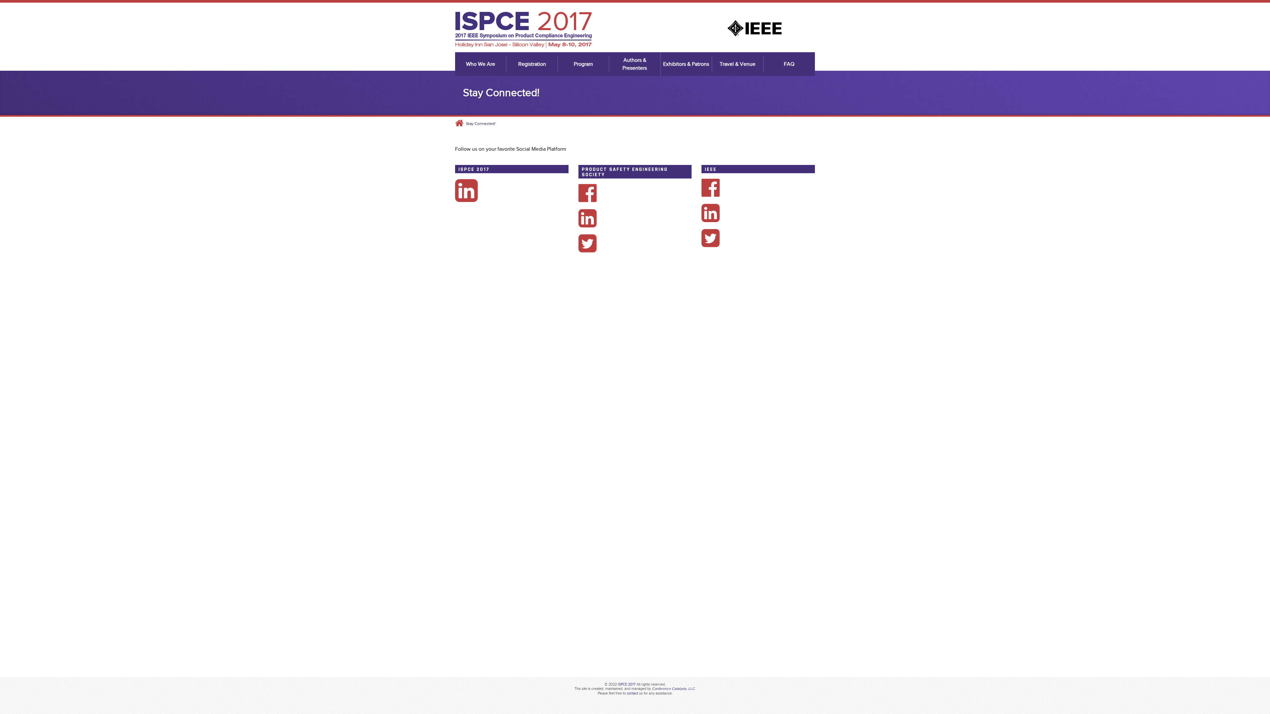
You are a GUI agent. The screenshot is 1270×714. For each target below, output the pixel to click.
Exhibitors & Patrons (686, 64)
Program (583, 64)
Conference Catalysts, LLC (673, 689)
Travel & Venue (737, 64)
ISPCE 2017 (627, 684)
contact (632, 693)
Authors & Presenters (634, 64)
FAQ (789, 64)
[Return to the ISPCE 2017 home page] (523, 47)
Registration (532, 64)
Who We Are (480, 64)
